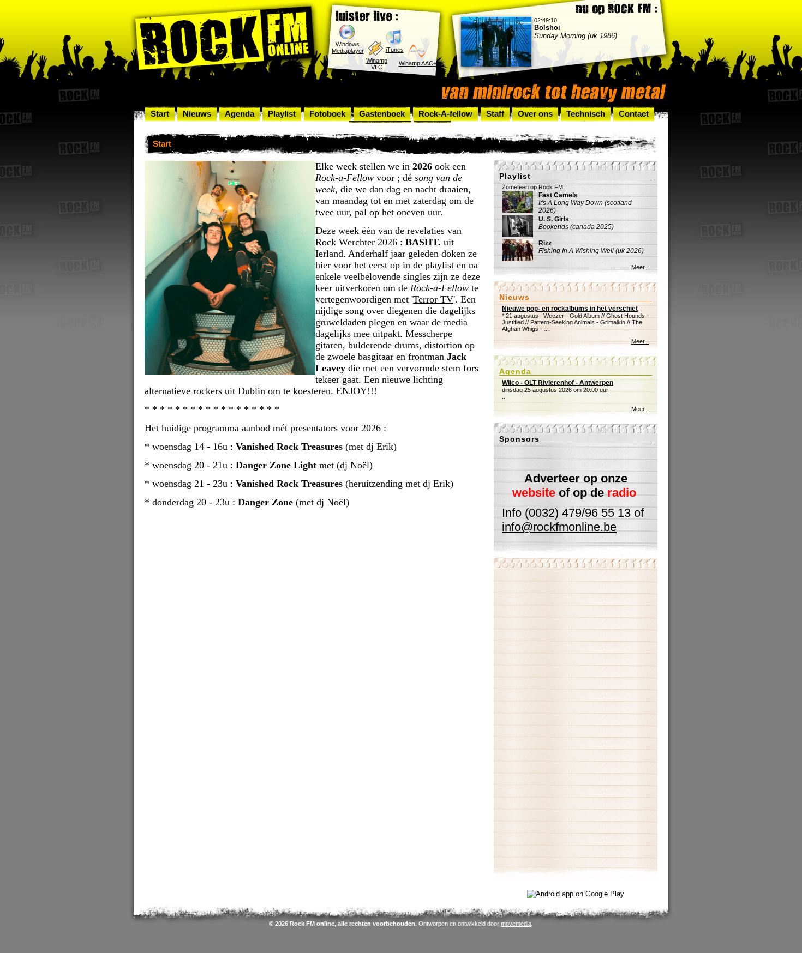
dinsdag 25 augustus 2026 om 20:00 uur (557, 386)
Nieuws (197, 113)
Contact (634, 113)
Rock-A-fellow (445, 113)
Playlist (282, 113)
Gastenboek (382, 113)
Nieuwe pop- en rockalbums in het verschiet (570, 308)
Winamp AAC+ (417, 63)
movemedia (516, 923)
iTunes (395, 49)
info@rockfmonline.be (559, 527)
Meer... (640, 267)
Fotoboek (327, 113)
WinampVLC (376, 63)
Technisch (585, 113)
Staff (495, 113)
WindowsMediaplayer (348, 47)
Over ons (535, 113)
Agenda (239, 113)
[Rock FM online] (225, 40)
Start (160, 113)
